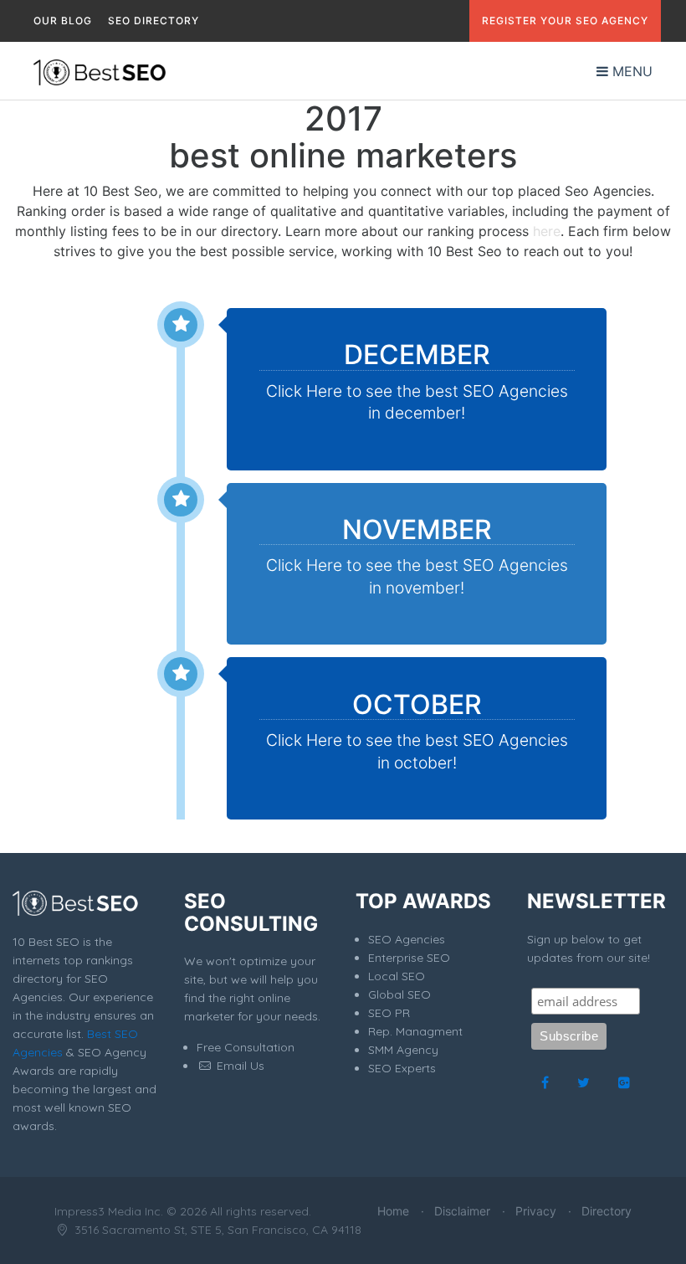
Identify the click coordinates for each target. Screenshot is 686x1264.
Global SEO (399, 994)
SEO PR (389, 1012)
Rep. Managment (415, 1031)
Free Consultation (245, 1047)
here (547, 231)
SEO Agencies (406, 939)
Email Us (238, 1065)
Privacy (535, 1211)
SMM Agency (403, 1049)
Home (393, 1211)
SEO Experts (402, 1068)
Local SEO (396, 976)
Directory (606, 1211)
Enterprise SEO (409, 957)
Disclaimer (462, 1211)
